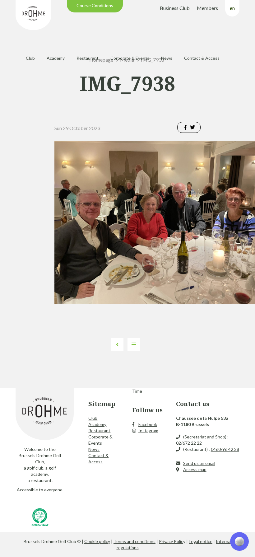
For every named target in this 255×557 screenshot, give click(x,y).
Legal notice (200, 541)
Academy (56, 58)
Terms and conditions (134, 541)
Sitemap (101, 404)
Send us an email (199, 463)
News (166, 58)
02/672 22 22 (189, 443)
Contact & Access (202, 58)
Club (30, 58)
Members (207, 8)
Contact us (192, 404)
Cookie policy (97, 541)
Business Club (175, 8)
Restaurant (87, 58)
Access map (194, 469)
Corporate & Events (129, 58)
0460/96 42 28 (225, 449)
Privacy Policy (172, 541)
